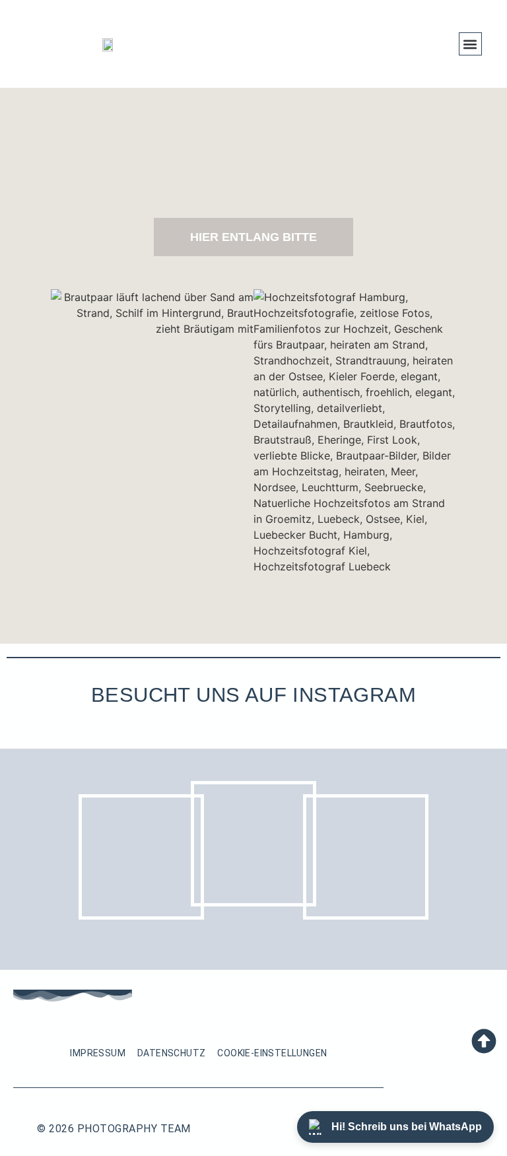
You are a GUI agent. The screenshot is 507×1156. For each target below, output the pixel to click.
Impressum (97, 1053)
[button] (470, 43)
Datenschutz (171, 1053)
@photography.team (253, 723)
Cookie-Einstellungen (272, 1053)
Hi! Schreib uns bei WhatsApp (406, 1126)
